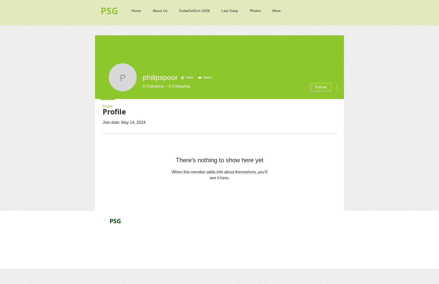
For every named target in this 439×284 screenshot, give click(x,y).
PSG (115, 221)
